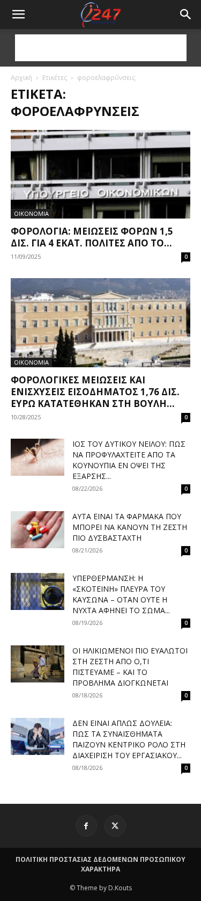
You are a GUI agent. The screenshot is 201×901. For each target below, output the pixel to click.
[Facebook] (86, 826)
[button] (186, 14)
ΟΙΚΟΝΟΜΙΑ (31, 213)
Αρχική (21, 77)
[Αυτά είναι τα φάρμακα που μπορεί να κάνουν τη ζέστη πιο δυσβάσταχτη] (37, 529)
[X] (115, 826)
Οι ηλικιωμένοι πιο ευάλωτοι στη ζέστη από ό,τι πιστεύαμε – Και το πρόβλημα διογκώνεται (130, 666)
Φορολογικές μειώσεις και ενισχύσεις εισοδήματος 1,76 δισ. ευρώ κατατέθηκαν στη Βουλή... (95, 392)
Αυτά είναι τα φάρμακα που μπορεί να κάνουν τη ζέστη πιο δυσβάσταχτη (129, 527)
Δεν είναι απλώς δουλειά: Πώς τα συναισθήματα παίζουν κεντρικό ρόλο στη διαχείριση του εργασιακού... (128, 739)
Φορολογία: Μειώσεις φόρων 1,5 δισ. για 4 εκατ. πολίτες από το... (92, 237)
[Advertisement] (101, 47)
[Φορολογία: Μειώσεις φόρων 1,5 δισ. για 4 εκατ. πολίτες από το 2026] (100, 174)
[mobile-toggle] (18, 14)
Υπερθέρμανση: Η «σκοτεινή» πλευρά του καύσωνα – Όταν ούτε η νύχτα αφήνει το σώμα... (121, 594)
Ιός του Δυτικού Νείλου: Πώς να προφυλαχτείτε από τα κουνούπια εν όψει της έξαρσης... (128, 460)
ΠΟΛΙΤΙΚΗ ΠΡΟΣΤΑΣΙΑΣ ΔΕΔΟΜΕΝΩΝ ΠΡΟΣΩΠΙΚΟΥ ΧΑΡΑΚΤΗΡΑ (100, 864)
